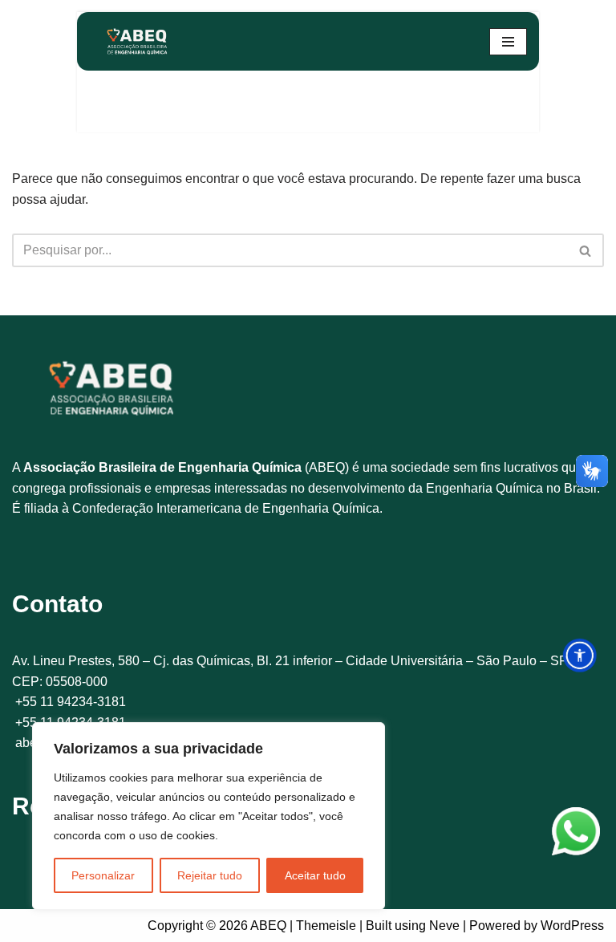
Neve (444, 925)
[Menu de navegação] (508, 41)
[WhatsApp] (576, 834)
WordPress (572, 925)
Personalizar (103, 875)
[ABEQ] (137, 41)
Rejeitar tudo (209, 875)
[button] (579, 655)
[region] (208, 816)
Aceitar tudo (315, 875)
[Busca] (586, 250)
